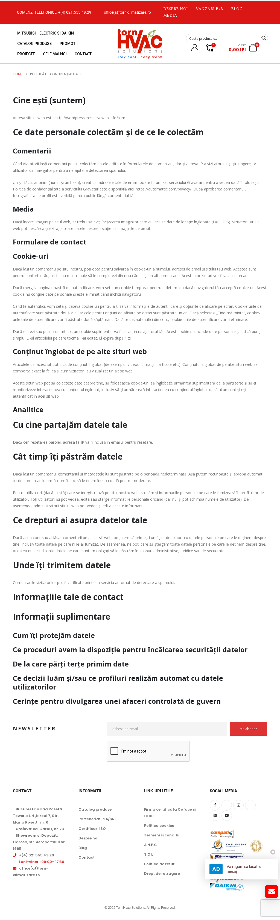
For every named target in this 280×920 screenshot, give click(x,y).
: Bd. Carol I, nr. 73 (40, 828)
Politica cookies (159, 825)
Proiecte (26, 54)
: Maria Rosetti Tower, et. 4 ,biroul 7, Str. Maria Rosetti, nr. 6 (37, 816)
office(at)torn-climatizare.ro (127, 12)
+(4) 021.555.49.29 (74, 12)
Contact (83, 54)
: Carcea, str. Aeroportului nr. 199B (39, 842)
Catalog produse (34, 43)
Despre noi (175, 9)
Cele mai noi (55, 54)
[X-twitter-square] (226, 805)
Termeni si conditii (161, 835)
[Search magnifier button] (264, 38)
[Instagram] (238, 805)
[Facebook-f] (215, 805)
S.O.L (148, 854)
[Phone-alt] (250, 805)
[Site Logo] (140, 43)
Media (170, 15)
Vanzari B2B (209, 9)
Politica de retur (159, 864)
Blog (237, 9)
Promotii (69, 43)
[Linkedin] (215, 815)
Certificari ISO (92, 828)
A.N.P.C (150, 844)
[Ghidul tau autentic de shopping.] (222, 830)
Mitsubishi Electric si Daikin (45, 33)
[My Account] (194, 47)
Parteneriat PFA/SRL (97, 819)
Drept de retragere (162, 873)
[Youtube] (226, 815)
